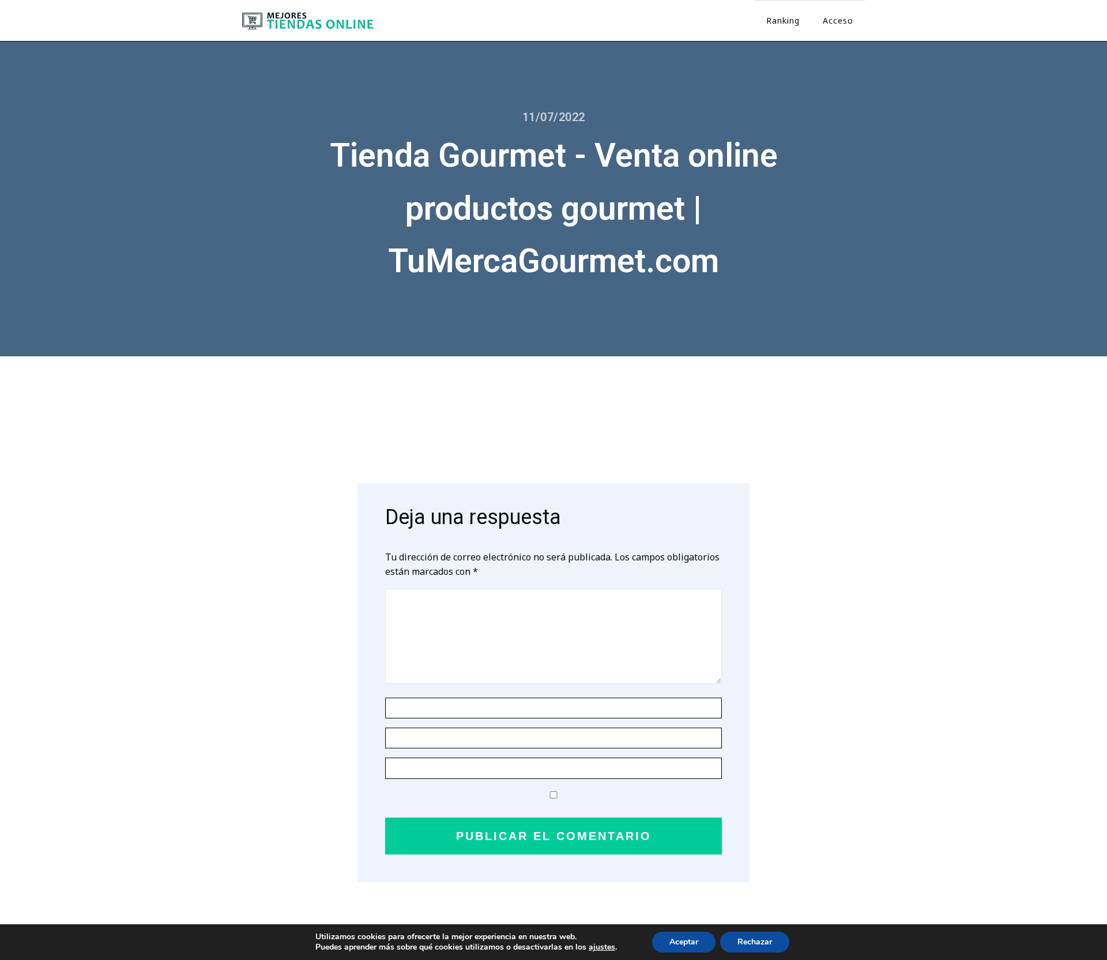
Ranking (783, 20)
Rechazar (754, 941)
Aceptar (683, 941)
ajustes (602, 947)
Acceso (838, 20)
